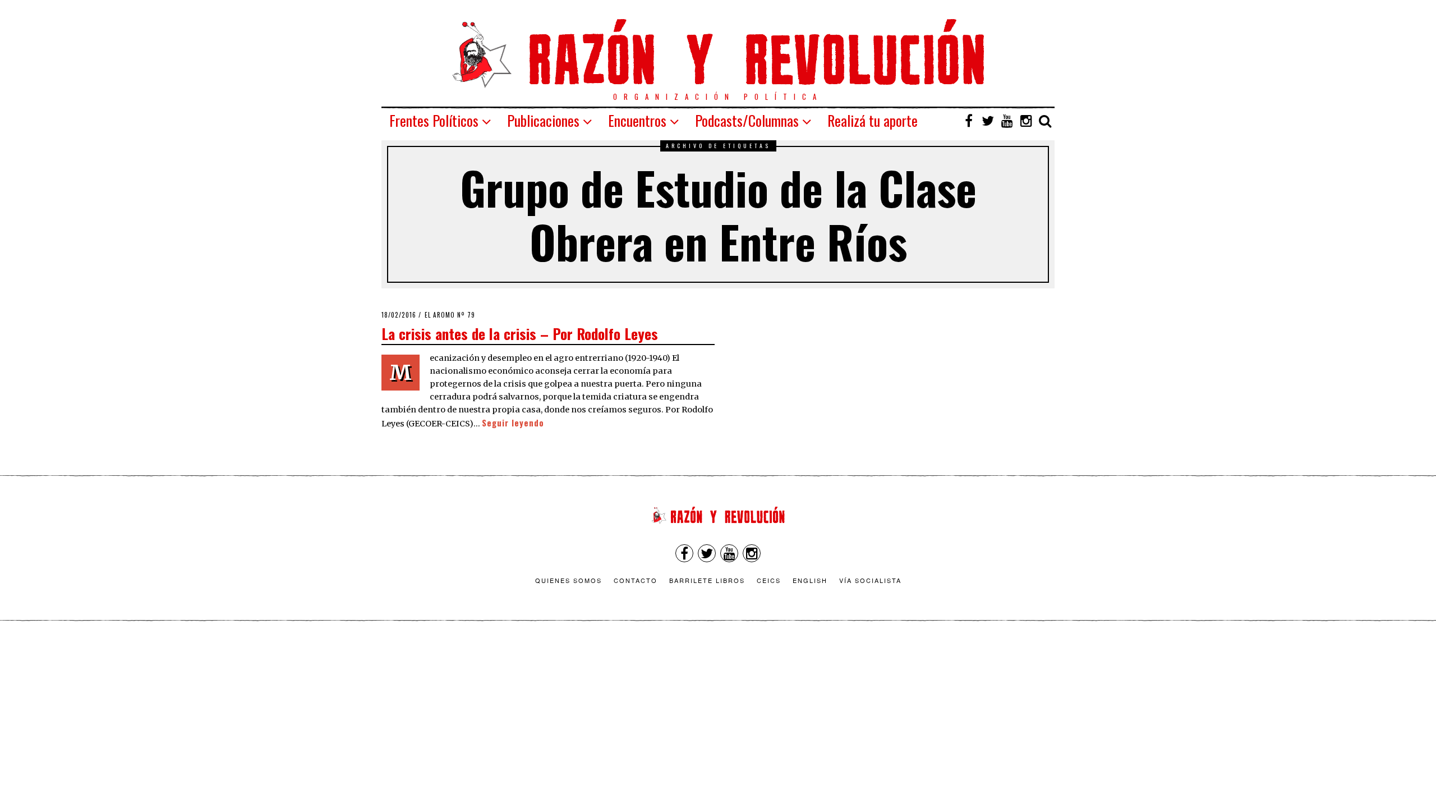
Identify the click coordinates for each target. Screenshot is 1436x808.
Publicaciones (543, 120)
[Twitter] (987, 120)
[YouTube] (1006, 120)
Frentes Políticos (433, 120)
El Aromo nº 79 (450, 314)
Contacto (635, 580)
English (810, 580)
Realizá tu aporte (872, 120)
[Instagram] (1025, 120)
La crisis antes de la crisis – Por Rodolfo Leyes (519, 333)
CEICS (769, 580)
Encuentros (637, 120)
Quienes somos (568, 580)
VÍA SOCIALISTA (870, 580)
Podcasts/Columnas (747, 120)
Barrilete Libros (707, 580)
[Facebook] (968, 120)
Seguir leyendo (513, 423)
